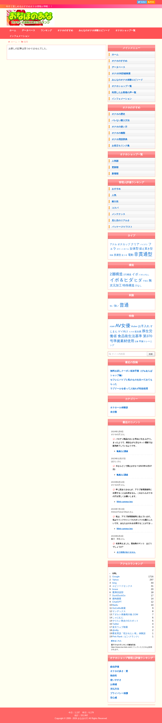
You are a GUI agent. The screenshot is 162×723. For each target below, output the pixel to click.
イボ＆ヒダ (121, 279)
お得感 (113, 684)
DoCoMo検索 (119, 608)
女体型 (134, 248)
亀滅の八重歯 (122, 451)
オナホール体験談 (119, 407)
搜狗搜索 (116, 598)
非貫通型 (143, 254)
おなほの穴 (83, 718)
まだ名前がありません (126, 552)
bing (114, 583)
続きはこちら (116, 641)
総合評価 (114, 666)
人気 (114, 195)
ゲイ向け (123, 331)
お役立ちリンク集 (121, 145)
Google (116, 576)
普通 (124, 305)
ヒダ (138, 280)
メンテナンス (118, 214)
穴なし (138, 285)
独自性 (113, 675)
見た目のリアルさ (121, 220)
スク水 (131, 332)
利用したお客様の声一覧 (124, 92)
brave (115, 589)
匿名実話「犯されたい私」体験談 (129, 633)
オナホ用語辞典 (119, 139)
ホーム (12, 30)
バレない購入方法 (121, 120)
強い (116, 305)
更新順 (115, 167)
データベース (28, 30)
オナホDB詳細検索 (121, 73)
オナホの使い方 (119, 126)
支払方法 (114, 688)
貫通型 (117, 255)
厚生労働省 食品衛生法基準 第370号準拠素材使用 (131, 336)
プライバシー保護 (119, 693)
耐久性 (115, 201)
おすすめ (116, 189)
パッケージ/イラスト (122, 227)
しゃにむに (117, 617)
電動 (130, 254)
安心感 (113, 697)
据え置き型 (146, 248)
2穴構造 (127, 274)
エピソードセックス (122, 586)
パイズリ (144, 244)
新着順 (115, 173)
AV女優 (122, 325)
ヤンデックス (119, 611)
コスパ (115, 208)
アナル (113, 244)
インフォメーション (19, 36)
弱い (111, 306)
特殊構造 (128, 285)
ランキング (46, 30)
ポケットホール (123, 249)
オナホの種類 (118, 133)
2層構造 (116, 274)
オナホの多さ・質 (119, 671)
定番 (136, 341)
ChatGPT (117, 602)
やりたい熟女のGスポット (125, 620)
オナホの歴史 (118, 114)
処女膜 (138, 331)
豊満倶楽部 (117, 592)
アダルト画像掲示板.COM (125, 614)
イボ (135, 274)
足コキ (124, 255)
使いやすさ (115, 680)
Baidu (115, 605)
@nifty (115, 630)
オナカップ (124, 244)
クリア (135, 244)
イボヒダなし (144, 275)
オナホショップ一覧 (125, 30)
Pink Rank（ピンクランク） (126, 636)
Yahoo (115, 579)
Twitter (115, 624)
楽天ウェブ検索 (120, 627)
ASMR (112, 326)
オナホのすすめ (65, 30)
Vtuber (134, 326)
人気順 (115, 161)
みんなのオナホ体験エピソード (94, 30)
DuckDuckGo (118, 595)
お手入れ (144, 326)
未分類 (113, 412)
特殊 (111, 255)
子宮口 (145, 281)
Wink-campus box (125, 502)
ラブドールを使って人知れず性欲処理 (129, 388)
